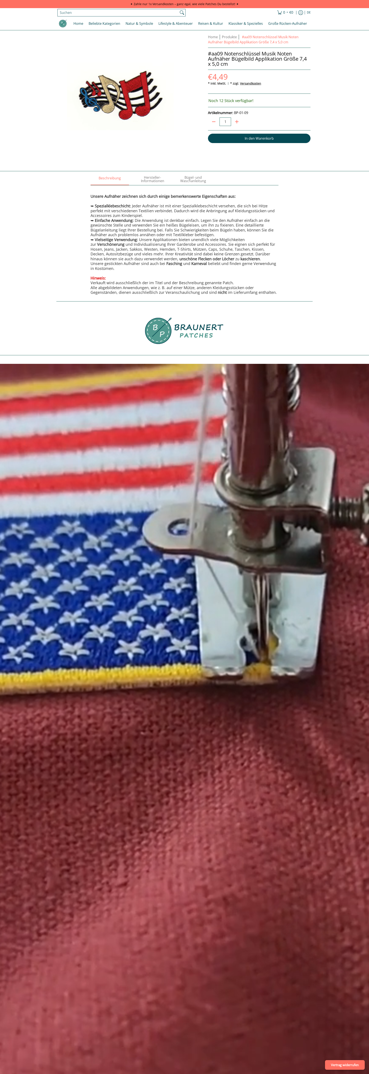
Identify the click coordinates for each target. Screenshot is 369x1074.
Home (213, 37)
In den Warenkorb (259, 138)
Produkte (229, 37)
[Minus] (214, 122)
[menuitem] (285, 12)
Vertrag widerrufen (345, 1065)
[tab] (110, 179)
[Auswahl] (237, 122)
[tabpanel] (184, 240)
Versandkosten (250, 83)
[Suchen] (182, 12)
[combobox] (118, 12)
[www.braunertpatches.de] (63, 23)
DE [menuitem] (309, 12)
